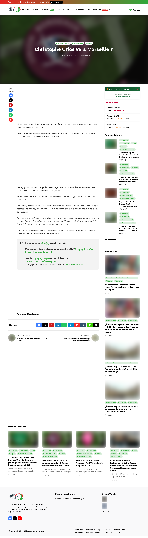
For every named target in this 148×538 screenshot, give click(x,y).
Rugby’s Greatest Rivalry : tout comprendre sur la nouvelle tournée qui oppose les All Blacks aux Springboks (128, 204)
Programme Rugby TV (111, 532)
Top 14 (99, 530)
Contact (66, 499)
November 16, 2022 (74, 264)
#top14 (88, 249)
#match (47, 252)
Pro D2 (107, 530)
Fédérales (88, 532)
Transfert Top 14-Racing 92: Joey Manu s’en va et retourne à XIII (128, 228)
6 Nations (116, 530)
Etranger (125, 530)
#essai (38, 252)
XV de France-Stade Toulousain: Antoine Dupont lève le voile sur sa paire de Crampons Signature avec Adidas (123, 465)
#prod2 (29, 252)
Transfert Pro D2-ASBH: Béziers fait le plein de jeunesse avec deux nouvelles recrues (129, 179)
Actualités (79, 530)
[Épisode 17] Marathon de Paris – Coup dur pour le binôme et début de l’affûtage (121, 369)
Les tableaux (90, 530)
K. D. (63, 55)
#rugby (45, 243)
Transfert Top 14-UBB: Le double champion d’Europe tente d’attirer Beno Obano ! (56, 463)
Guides (58, 499)
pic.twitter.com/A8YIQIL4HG (42, 261)
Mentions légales (78, 499)
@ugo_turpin (42, 258)
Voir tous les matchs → (122, 96)
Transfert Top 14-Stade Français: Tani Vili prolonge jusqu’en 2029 (89, 463)
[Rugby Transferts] (14, 9)
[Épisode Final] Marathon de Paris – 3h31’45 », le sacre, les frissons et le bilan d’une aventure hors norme (122, 328)
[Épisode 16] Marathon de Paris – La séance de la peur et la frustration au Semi (121, 409)
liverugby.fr (106, 511)
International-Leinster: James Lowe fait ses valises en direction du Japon (122, 287)
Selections (79, 532)
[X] (15, 518)
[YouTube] (20, 518)
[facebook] (10, 518)
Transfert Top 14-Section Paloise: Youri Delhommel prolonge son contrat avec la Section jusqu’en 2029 (128, 155)
